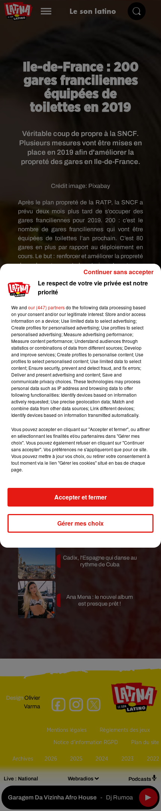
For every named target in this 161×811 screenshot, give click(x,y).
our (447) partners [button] (46, 307)
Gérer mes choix (80, 523)
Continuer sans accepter (118, 271)
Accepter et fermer (80, 497)
